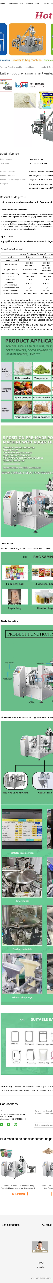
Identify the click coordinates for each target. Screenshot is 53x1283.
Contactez (20, 1194)
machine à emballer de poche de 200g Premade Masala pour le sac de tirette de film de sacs (19, 1187)
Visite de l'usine (32, 4)
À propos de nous (16, 4)
